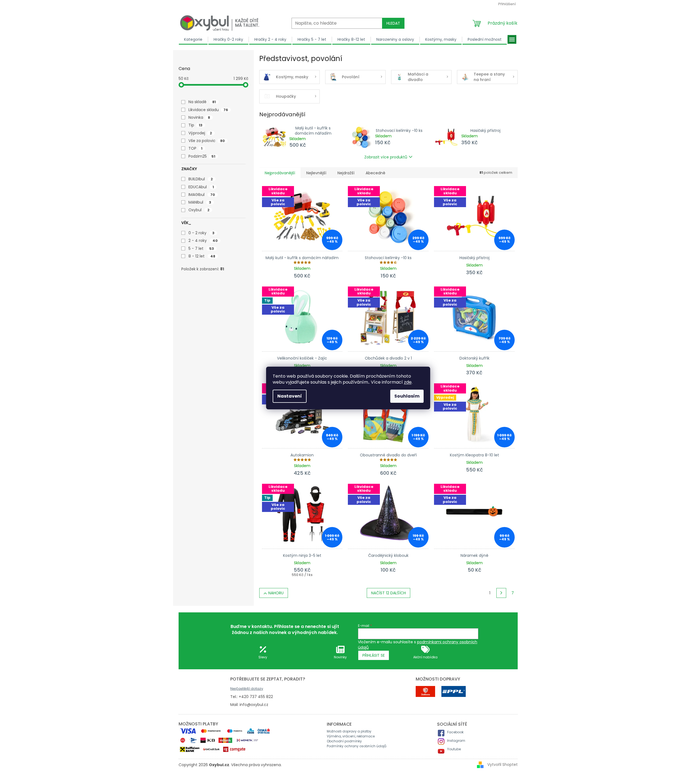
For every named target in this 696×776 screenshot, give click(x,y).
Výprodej (200, 133)
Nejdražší (345, 173)
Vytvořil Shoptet (502, 764)
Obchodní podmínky (344, 741)
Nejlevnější (316, 173)
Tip (195, 125)
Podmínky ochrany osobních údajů (356, 746)
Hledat (393, 23)
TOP (195, 148)
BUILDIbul (200, 179)
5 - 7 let (201, 248)
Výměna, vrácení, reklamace (351, 736)
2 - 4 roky (203, 240)
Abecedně (375, 173)
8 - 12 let (201, 256)
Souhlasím (407, 396)
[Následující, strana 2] (501, 593)
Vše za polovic (206, 140)
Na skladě (202, 102)
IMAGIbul (201, 194)
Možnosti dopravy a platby (349, 731)
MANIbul (199, 202)
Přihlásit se (373, 655)
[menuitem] (193, 39)
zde (408, 382)
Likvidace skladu (208, 109)
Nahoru (276, 593)
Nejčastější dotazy (246, 688)
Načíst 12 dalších (388, 593)
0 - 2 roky (201, 233)
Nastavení (289, 396)
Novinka (199, 117)
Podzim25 (201, 156)
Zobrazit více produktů (385, 157)
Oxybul (198, 210)
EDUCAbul (201, 187)
